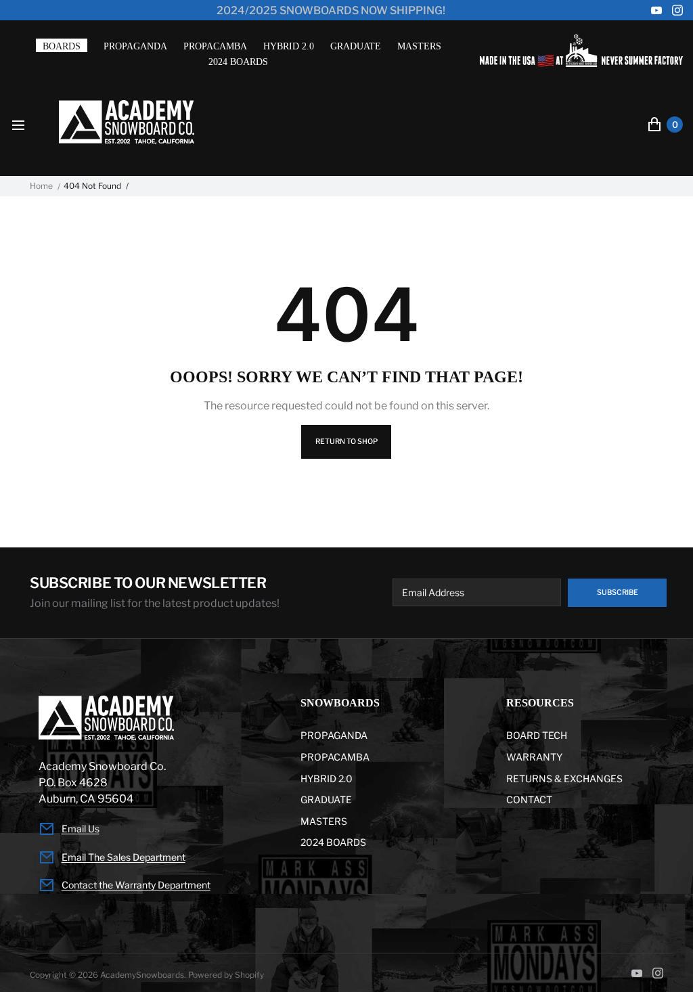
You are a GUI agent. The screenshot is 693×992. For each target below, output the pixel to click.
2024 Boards (238, 62)
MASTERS (419, 46)
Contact (529, 799)
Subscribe (617, 592)
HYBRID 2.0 (288, 46)
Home (41, 186)
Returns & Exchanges (564, 778)
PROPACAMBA (215, 46)
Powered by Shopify (226, 975)
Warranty (534, 757)
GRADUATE (355, 46)
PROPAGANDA (135, 46)
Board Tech (536, 735)
